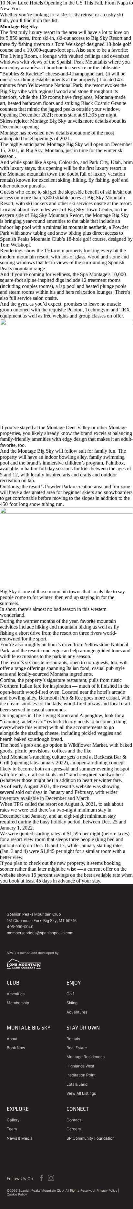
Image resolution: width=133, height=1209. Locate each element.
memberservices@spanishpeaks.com (40, 932)
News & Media (20, 1138)
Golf (70, 993)
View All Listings (81, 1093)
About (12, 1038)
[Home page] (66, 13)
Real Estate (76, 1047)
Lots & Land (76, 1084)
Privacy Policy (107, 1190)
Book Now (16, 1047)
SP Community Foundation (90, 1138)
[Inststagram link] (51, 1178)
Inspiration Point (81, 1075)
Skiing (71, 1002)
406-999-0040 (20, 926)
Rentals (73, 1038)
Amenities (16, 993)
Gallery (13, 1120)
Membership (18, 1002)
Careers (73, 1128)
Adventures (76, 1012)
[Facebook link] (41, 1178)
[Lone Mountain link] (24, 967)
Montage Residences (85, 1056)
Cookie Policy (17, 1194)
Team (12, 1128)
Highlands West (80, 1066)
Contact (73, 1120)
